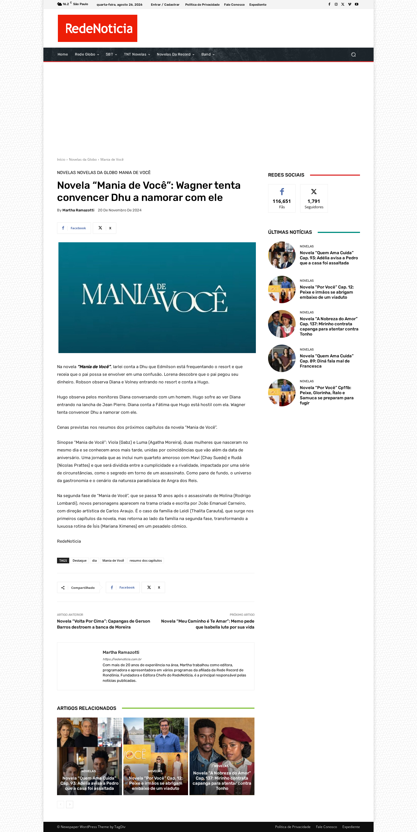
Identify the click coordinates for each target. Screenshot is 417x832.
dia (94, 560)
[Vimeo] (349, 4)
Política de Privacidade (293, 826)
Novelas (66, 173)
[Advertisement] (208, 107)
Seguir (314, 188)
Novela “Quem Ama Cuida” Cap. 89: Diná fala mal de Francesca (327, 361)
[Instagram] (336, 4)
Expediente (351, 826)
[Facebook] (329, 4)
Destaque (80, 560)
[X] (343, 4)
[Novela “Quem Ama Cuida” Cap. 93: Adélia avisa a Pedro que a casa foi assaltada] (89, 756)
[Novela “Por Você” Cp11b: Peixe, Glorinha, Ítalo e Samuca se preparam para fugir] (282, 392)
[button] (353, 54)
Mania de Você (112, 159)
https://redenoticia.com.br (122, 659)
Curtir (282, 188)
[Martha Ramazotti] (80, 666)
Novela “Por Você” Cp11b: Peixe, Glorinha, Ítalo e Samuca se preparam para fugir (327, 395)
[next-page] (69, 804)
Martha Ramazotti (78, 210)
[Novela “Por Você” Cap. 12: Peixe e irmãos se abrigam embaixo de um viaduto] (155, 756)
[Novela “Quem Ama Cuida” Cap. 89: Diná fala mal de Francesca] (282, 358)
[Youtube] (356, 4)
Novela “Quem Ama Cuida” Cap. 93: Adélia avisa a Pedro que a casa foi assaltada (89, 783)
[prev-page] (60, 804)
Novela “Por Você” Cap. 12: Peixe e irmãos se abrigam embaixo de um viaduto (156, 783)
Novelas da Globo (83, 159)
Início (61, 159)
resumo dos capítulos (146, 560)
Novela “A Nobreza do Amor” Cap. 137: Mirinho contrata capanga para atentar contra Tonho (222, 781)
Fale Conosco (326, 826)
